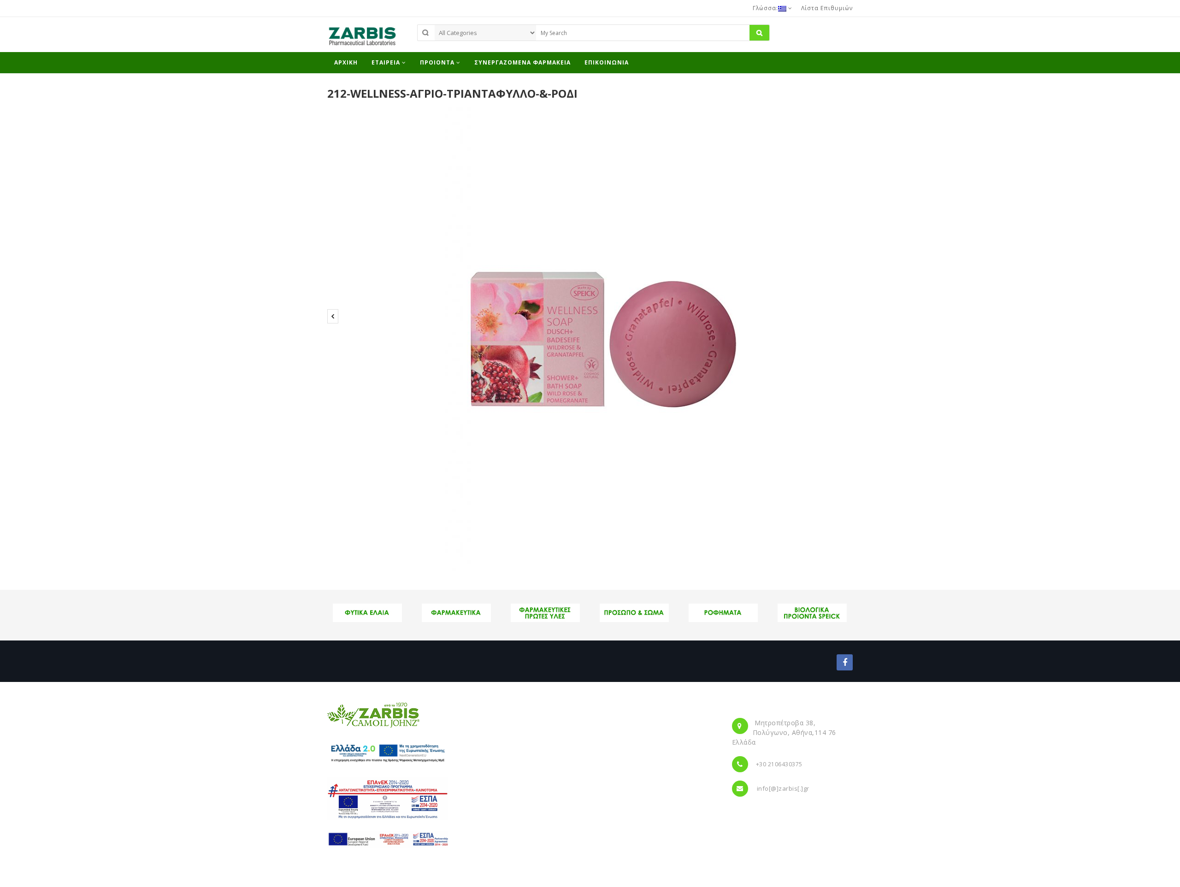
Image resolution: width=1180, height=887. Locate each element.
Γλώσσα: (765, 8)
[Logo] (373, 714)
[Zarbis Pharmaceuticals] (361, 38)
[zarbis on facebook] (845, 662)
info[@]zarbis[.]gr (783, 788)
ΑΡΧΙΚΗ (346, 62)
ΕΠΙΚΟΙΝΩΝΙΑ (606, 62)
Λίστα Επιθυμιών (827, 8)
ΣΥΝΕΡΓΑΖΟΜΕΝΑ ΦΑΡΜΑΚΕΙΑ (522, 62)
